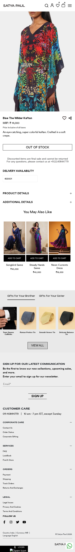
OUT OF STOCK (37, 147)
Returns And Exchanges (13, 487)
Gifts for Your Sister (51, 296)
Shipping (7, 479)
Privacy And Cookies (12, 506)
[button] (4, 244)
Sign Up (37, 396)
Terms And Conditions (12, 511)
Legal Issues (8, 502)
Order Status (8, 432)
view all (37, 345)
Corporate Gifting (10, 436)
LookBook (7, 455)
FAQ (5, 451)
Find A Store (8, 460)
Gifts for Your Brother (21, 296)
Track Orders (8, 483)
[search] (46, 5)
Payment (6, 474)
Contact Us (7, 427)
